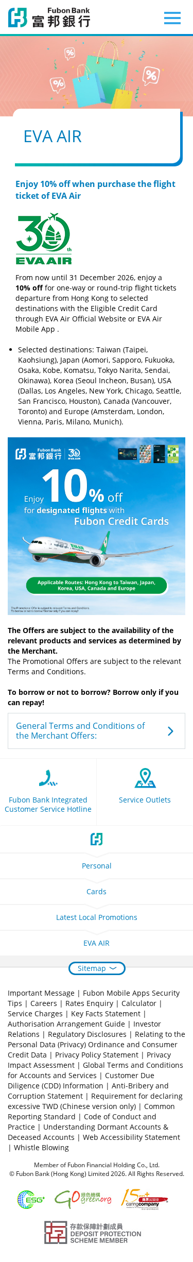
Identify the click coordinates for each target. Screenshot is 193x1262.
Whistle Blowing (41, 1147)
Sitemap (92, 968)
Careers (43, 1003)
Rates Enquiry (89, 1003)
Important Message (41, 993)
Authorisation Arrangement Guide (66, 1024)
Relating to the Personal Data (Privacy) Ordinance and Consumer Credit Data (96, 1044)
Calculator (138, 1003)
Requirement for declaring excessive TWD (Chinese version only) (95, 1101)
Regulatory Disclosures (87, 1034)
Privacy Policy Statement (96, 1055)
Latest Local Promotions (96, 917)
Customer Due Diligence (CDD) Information (81, 1080)
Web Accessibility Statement (131, 1137)
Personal (97, 866)
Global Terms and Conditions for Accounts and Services (95, 1070)
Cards (96, 891)
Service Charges (35, 1013)
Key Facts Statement (106, 1013)
